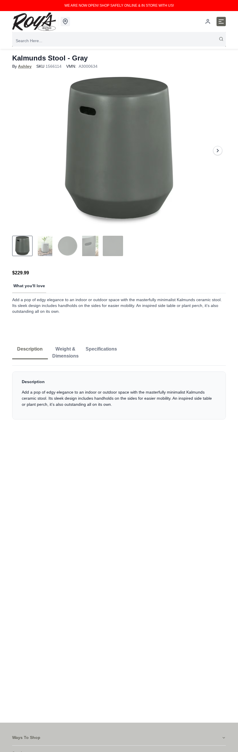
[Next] (217, 150)
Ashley (25, 66)
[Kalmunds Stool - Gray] (119, 150)
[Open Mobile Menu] (221, 21)
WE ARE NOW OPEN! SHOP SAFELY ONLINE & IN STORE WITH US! (119, 5)
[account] (208, 21)
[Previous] (20, 150)
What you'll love (29, 285)
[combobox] (119, 41)
